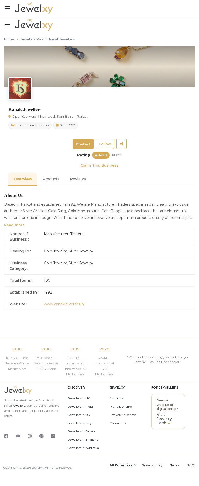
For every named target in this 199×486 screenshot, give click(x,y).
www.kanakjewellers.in (64, 304)
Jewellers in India (80, 406)
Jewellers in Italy (80, 423)
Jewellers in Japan (81, 431)
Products (51, 179)
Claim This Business (100, 165)
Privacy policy (152, 465)
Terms (175, 465)
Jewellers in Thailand (83, 440)
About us (116, 398)
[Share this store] (121, 144)
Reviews (78, 179)
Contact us (118, 423)
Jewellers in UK (79, 398)
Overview (22, 179)
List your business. (123, 415)
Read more (14, 225)
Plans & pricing (121, 406)
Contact (83, 144)
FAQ (190, 465)
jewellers (18, 405)
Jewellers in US (79, 415)
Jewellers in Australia (83, 448)
